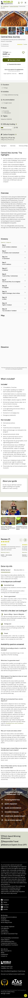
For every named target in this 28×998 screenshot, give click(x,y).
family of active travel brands (16, 974)
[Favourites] (22, 3)
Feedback (3, 919)
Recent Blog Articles (6, 922)
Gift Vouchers (5, 932)
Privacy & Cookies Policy (7, 992)
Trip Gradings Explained (7, 926)
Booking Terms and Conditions (14, 723)
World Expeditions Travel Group (16, 971)
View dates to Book (14, 60)
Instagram (6, 904)
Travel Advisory (5, 920)
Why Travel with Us (6, 951)
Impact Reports (5, 939)
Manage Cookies (5, 993)
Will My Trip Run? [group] (5, 570)
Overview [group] (12, 146)
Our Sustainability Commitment (10, 938)
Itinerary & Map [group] (23, 146)
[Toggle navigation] (25, 3)
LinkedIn (5, 909)
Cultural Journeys (14, 6)
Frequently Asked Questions (9, 943)
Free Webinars (5, 928)
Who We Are (4, 949)
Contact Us (4, 956)
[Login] (19, 3)
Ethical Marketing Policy (7, 941)
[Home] (1, 6)
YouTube (6, 907)
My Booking (4, 915)
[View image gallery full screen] (25, 14)
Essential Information (15, 64)
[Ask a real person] (25, 995)
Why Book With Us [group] (19, 570)
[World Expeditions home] (7, 3)
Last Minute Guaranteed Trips (9, 933)
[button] (14, 507)
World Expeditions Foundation (9, 945)
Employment (4, 954)
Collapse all (8, 242)
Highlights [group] (4, 146)
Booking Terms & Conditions (9, 917)
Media (2, 952)
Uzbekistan (6, 6)
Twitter (5, 902)
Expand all (3, 242)
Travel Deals (4, 930)
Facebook (6, 900)
